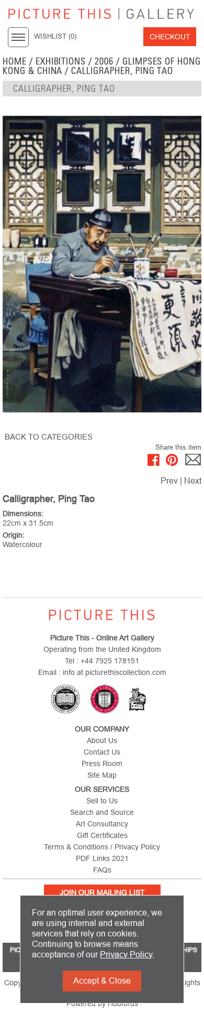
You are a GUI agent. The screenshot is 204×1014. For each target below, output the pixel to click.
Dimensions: (23, 513)
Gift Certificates (102, 835)
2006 (104, 61)
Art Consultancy (102, 824)
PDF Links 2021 (102, 858)
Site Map (102, 775)
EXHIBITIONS (61, 61)
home (15, 61)
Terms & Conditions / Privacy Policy (102, 847)
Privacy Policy (126, 954)
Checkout (170, 36)
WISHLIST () (55, 36)
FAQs (102, 870)
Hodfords (123, 1003)
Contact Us (102, 752)
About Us (102, 740)
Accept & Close (102, 980)
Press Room (102, 763)
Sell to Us (102, 801)
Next (192, 480)
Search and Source (102, 812)
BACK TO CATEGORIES (49, 436)
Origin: (14, 535)
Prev (169, 480)
